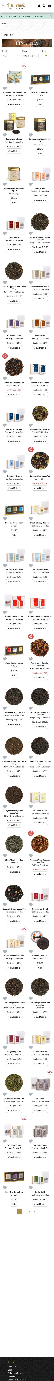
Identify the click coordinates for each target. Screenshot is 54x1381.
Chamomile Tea (40, 810)
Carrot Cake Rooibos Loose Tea (40, 664)
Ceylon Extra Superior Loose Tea (40, 713)
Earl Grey (40, 1098)
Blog (10, 1370)
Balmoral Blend (14, 335)
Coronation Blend (40, 909)
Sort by (5, 51)
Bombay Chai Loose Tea (39, 476)
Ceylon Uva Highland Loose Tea (14, 811)
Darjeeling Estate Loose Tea (14, 1003)
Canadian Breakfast (14, 616)
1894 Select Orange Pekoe (14, 92)
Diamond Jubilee (40, 1051)
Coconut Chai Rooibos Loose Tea (40, 861)
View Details (14, 104)
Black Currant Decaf (40, 382)
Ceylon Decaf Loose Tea (14, 712)
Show (25, 51)
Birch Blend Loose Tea (14, 382)
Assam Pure (14, 237)
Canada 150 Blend (40, 569)
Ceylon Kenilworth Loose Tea (40, 762)
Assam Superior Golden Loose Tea (40, 238)
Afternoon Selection (40, 92)
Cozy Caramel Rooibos (14, 955)
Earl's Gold (40, 1192)
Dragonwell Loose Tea (14, 1098)
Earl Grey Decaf (40, 1145)
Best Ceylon (40, 335)
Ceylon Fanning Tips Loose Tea (14, 762)
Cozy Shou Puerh (39, 955)
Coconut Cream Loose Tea (14, 909)
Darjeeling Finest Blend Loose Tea (40, 1003)
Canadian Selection (14, 663)
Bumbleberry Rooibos (40, 523)
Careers (11, 1376)
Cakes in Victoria (15, 1373)
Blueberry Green (14, 476)
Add (40, 104)
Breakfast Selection (14, 523)
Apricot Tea (40, 188)
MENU (3, 6)
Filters (43, 51)
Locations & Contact (17, 1379)
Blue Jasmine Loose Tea (40, 429)
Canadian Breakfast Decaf (40, 616)
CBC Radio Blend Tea (14, 569)
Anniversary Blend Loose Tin (40, 140)
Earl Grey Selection (14, 1192)
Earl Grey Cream (14, 1145)
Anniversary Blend (14, 139)
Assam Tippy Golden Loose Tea (14, 287)
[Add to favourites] (5, 88)
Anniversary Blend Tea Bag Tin (14, 189)
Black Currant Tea (14, 429)
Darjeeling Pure (14, 1051)
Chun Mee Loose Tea (14, 860)
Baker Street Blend (40, 286)
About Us (12, 1366)
